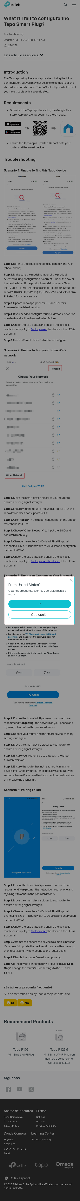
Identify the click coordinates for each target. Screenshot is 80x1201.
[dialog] (40, 600)
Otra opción (39, 614)
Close (71, 580)
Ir (40, 604)
